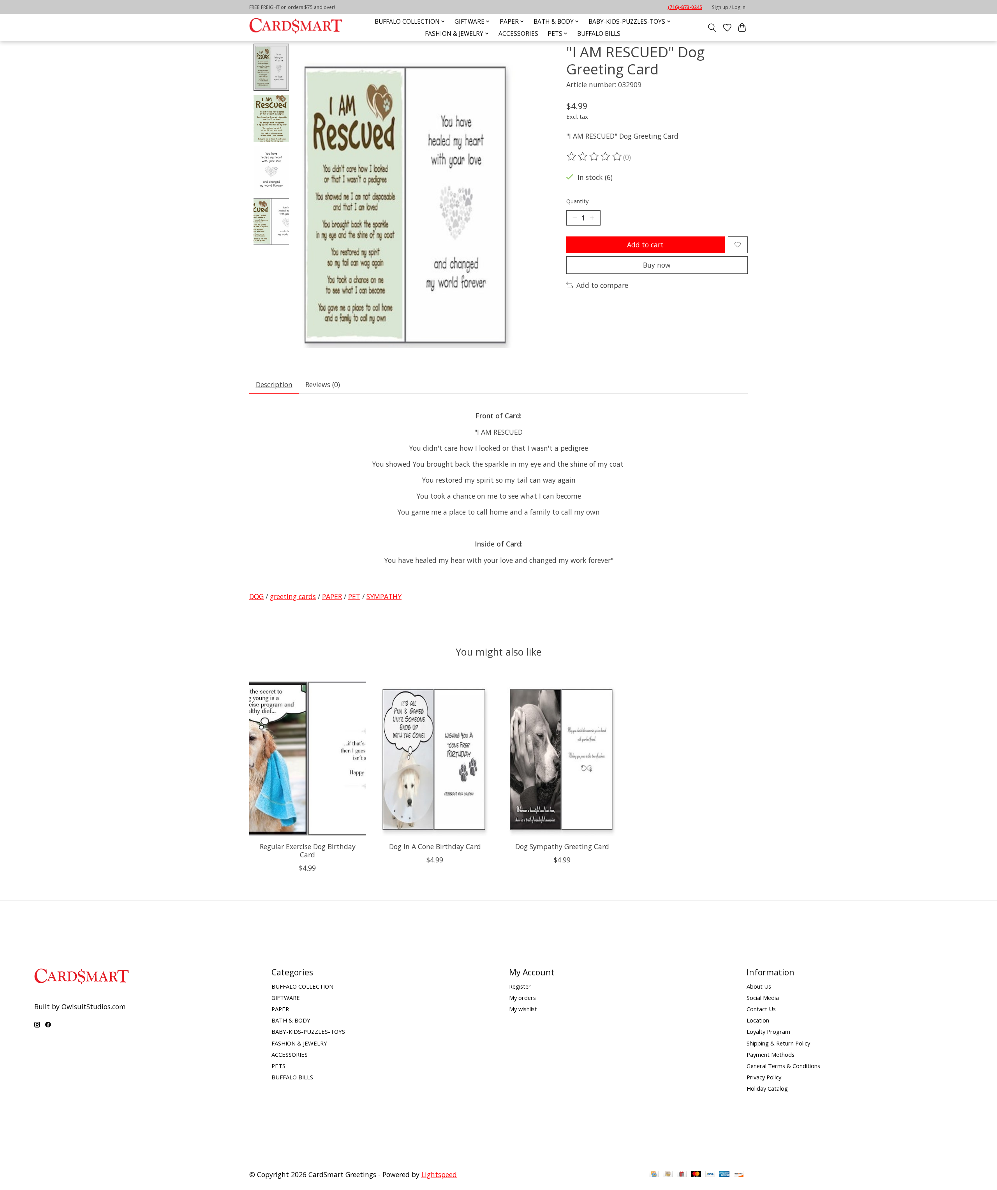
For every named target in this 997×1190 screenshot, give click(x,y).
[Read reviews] (594, 157)
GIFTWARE (285, 997)
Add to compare (602, 285)
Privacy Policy (764, 1077)
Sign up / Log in (728, 7)
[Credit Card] (654, 1174)
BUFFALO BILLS (598, 34)
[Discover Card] (739, 1174)
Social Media (763, 997)
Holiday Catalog (767, 1088)
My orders (522, 997)
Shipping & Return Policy (778, 1043)
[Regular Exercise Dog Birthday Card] (307, 758)
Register (520, 986)
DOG (256, 596)
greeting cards (293, 596)
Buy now (657, 265)
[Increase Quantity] (592, 217)
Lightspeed (439, 1174)
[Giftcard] (682, 1174)
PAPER (332, 596)
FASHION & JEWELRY (299, 1043)
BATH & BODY (290, 1020)
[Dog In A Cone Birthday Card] (435, 758)
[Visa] (710, 1174)
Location (758, 1020)
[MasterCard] (696, 1174)
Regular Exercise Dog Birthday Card (308, 850)
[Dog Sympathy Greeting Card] (562, 758)
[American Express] (724, 1174)
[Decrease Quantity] (574, 217)
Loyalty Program (768, 1031)
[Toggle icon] (712, 28)
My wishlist (523, 1009)
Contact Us (761, 1009)
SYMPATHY (384, 596)
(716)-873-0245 (685, 7)
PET (354, 596)
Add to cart (645, 244)
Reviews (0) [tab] (322, 384)
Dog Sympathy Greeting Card (562, 846)
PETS (278, 1066)
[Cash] (668, 1174)
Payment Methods (770, 1054)
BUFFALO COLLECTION (302, 986)
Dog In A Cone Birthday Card (435, 846)
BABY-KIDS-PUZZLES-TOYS (308, 1031)
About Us (759, 986)
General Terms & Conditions (783, 1066)
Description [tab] (274, 384)
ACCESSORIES (518, 34)
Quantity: (578, 201)
